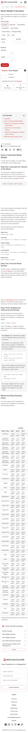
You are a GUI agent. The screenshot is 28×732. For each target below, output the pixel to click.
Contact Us (14, 702)
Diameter (3, 50)
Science (7, 6)
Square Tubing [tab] (6, 31)
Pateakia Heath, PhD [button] (15, 146)
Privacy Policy (14, 714)
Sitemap (14, 720)
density (9, 271)
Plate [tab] (8, 35)
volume (16, 178)
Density (11, 6)
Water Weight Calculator (9, 634)
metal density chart (12, 300)
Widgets (14, 705)
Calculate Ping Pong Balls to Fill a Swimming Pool (11, 644)
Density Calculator (7, 631)
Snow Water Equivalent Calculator (11, 640)
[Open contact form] (25, 70)
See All (14, 649)
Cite (20, 149)
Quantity (18, 39)
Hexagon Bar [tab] (5, 28)
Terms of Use (14, 711)
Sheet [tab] (3, 35)
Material (3, 39)
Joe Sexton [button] (8, 144)
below (20, 81)
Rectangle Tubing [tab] (16, 31)
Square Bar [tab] (12, 24)
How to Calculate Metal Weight (13, 121)
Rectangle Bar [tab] (21, 24)
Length (3, 57)
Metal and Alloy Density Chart (13, 136)
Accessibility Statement (14, 717)
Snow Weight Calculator (8, 637)
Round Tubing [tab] (14, 28)
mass (15, 326)
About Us (14, 699)
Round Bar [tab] (4, 24)
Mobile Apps (14, 708)
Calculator (7, 118)
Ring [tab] (13, 35)
